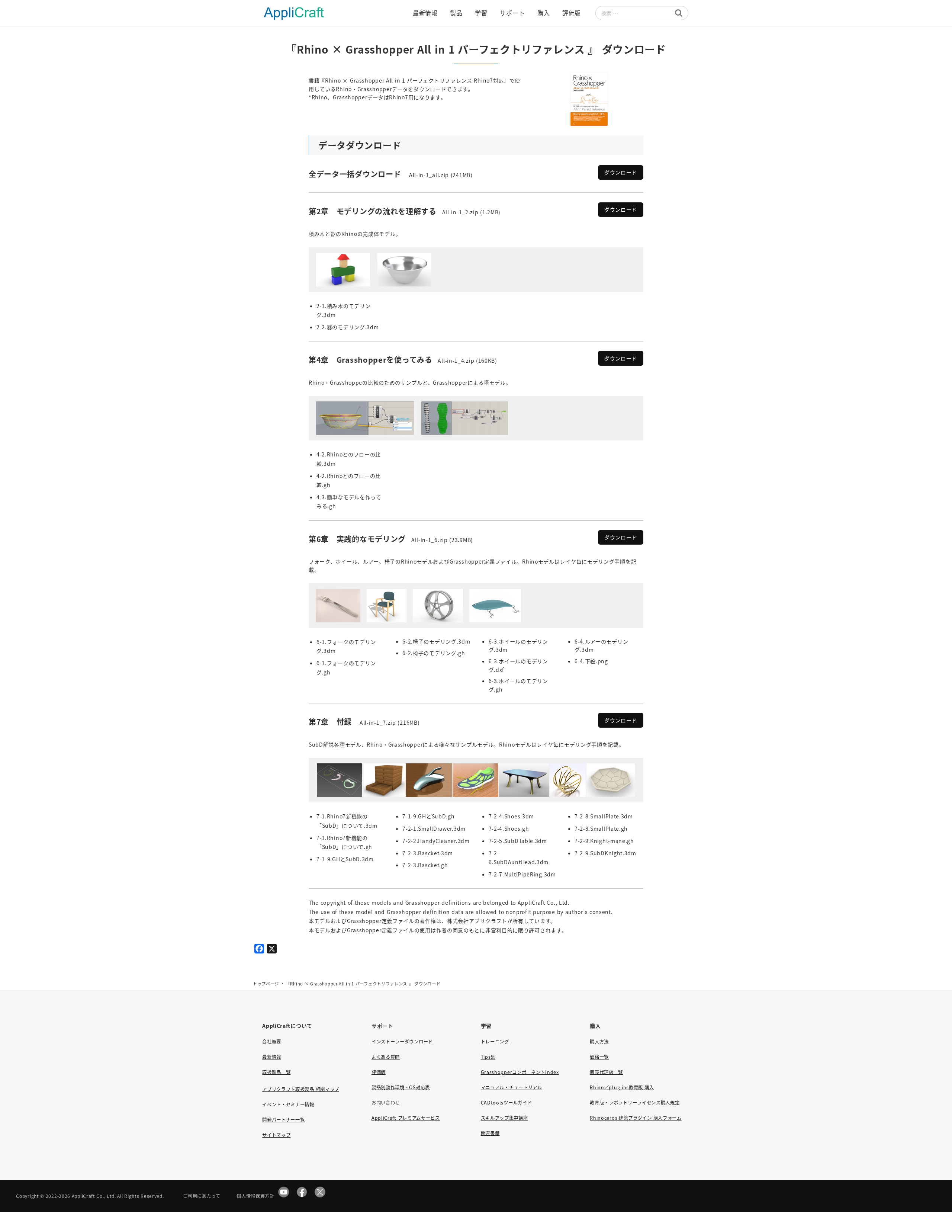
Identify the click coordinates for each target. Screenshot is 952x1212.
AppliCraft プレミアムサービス (406, 1118)
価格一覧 (599, 1057)
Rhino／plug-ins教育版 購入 (622, 1087)
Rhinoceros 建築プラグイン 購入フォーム (636, 1118)
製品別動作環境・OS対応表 (401, 1087)
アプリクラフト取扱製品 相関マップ (300, 1089)
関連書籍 (490, 1133)
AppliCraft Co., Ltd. (94, 1196)
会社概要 (271, 1041)
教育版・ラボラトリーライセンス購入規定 (634, 1102)
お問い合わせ (386, 1102)
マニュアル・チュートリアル (511, 1087)
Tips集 (488, 1057)
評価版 (379, 1072)
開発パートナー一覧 (283, 1119)
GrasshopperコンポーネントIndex (520, 1072)
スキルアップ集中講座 (504, 1118)
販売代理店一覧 (606, 1072)
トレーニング (495, 1041)
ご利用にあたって (202, 1196)
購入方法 (599, 1041)
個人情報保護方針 (255, 1196)
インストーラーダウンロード (402, 1041)
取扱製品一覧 (276, 1072)
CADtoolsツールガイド (506, 1102)
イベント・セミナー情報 (288, 1104)
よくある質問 (386, 1057)
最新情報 (271, 1057)
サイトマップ (276, 1135)
